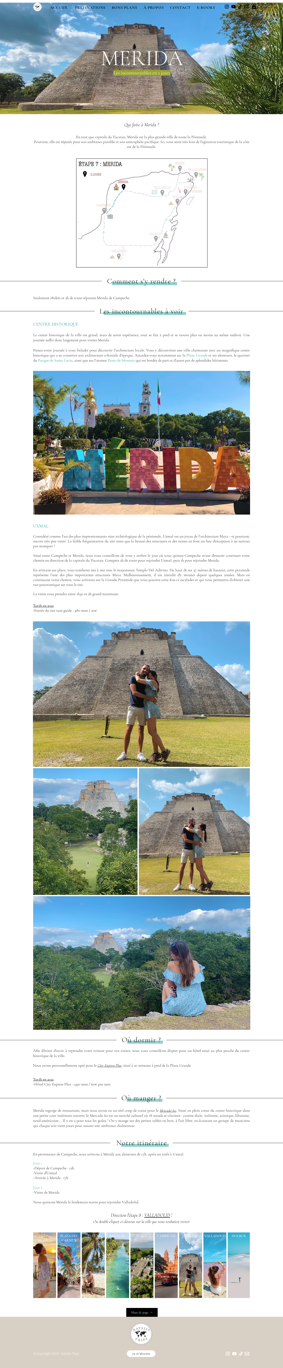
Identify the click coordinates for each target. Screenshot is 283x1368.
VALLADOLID (157, 1215)
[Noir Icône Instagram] (226, 6)
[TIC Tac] (240, 6)
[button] (90, 7)
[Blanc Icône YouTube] (234, 1353)
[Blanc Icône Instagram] (227, 1353)
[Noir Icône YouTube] (233, 6)
